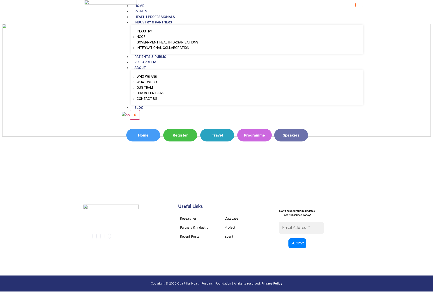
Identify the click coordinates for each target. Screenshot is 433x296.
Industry (144, 31)
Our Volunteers (150, 93)
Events (140, 11)
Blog (138, 108)
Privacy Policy (272, 283)
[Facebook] (92, 236)
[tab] (216, 174)
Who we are (147, 77)
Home (139, 6)
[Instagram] (109, 236)
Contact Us (147, 99)
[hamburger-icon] (359, 5)
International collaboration (163, 48)
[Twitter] (96, 236)
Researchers (145, 62)
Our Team (145, 88)
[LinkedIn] (100, 236)
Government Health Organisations (167, 42)
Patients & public (150, 57)
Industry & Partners (153, 22)
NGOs (141, 37)
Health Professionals (154, 17)
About (140, 68)
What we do (147, 82)
